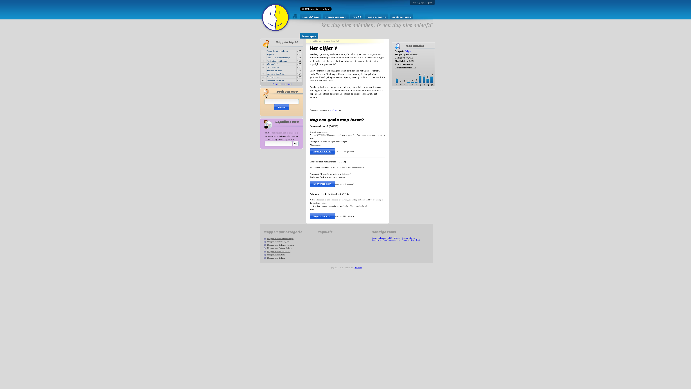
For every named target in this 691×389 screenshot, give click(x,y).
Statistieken (376, 240)
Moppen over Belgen (276, 258)
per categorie (376, 17)
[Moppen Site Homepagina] (275, 31)
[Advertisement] (403, 103)
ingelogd (333, 110)
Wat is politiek (273, 64)
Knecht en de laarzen (275, 80)
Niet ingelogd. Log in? (422, 3)
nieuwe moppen (335, 17)
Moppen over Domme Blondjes (280, 238)
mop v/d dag (310, 17)
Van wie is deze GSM (275, 74)
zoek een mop (401, 17)
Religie (408, 51)
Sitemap (397, 238)
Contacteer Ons (408, 240)
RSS (418, 240)
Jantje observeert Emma (277, 61)
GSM (390, 238)
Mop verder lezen (322, 151)
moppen (327, 41)
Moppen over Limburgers (278, 242)
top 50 (357, 17)
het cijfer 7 (335, 41)
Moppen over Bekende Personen (280, 245)
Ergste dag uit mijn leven (277, 51)
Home (374, 238)
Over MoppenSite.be (391, 240)
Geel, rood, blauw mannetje (278, 58)
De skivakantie (273, 67)
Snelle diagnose (273, 77)
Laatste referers (408, 238)
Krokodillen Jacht (274, 71)
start (320, 41)
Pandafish (358, 268)
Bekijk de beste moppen (282, 84)
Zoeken (281, 107)
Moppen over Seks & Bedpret (279, 248)
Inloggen (382, 238)
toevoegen (309, 36)
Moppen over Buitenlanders (278, 251)
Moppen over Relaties (276, 255)
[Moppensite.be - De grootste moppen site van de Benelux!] (294, 18)
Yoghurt (270, 54)
